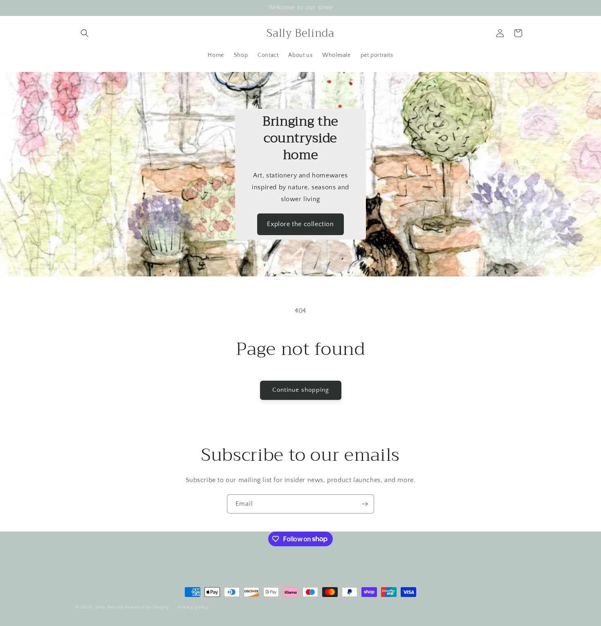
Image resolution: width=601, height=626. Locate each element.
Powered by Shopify (147, 607)
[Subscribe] (365, 504)
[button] (85, 33)
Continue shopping (300, 389)
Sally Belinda (109, 607)
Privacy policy (193, 606)
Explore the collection (300, 224)
